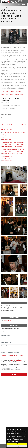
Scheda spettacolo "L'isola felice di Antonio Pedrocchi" (14, 124)
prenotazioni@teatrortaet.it (16, 360)
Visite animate (16, 7)
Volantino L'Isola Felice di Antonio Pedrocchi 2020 (13, 148)
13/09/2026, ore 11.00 (9, 320)
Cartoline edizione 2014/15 (8, 155)
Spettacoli (8, 7)
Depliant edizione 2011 (7, 162)
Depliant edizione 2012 (7, 160)
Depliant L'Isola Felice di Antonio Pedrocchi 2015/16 (13, 153)
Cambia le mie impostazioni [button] (16, 446)
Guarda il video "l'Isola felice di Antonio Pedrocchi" (12, 94)
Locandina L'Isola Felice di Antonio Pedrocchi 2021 (13, 144)
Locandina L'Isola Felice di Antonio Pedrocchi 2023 (13, 142)
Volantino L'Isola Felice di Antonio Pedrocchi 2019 (13, 149)
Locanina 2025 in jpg (6, 139)
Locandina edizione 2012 (7, 158)
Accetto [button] (17, 443)
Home (2, 7)
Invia (13, 374)
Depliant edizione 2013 (7, 156)
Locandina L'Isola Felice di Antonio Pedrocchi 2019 (13, 151)
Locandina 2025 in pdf (7, 141)
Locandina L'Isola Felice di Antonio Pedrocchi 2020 (13, 146)
